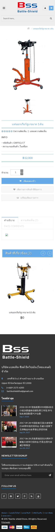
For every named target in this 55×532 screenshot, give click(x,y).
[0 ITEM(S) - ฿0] (51, 8)
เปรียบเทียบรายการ (29, 197)
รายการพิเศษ (48, 513)
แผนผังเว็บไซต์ (15, 513)
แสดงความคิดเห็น (38, 131)
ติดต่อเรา (5, 513)
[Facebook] (4, 496)
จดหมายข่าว (6, 516)
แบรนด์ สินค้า (26, 513)
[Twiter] (17, 496)
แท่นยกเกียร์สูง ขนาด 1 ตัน (43, 28)
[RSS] (31, 496)
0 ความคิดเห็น (20, 131)
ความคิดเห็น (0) (29, 220)
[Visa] (5, 527)
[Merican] (27, 527)
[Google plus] (24, 496)
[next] (49, 253)
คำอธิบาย (9, 220)
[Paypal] (19, 527)
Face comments (14, 226)
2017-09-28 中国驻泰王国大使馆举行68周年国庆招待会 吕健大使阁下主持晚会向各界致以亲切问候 (36, 426)
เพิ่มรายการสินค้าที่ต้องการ (29, 189)
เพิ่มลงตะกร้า (29, 181)
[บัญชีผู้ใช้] (45, 8)
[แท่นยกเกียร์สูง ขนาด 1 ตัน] (27, 106)
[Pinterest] (10, 496)
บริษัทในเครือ (37, 513)
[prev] (43, 253)
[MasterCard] (12, 527)
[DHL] (34, 527)
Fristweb (6, 522)
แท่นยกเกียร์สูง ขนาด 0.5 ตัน (22, 312)
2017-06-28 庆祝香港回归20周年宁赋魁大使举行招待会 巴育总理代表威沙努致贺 (36, 441)
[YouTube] (38, 496)
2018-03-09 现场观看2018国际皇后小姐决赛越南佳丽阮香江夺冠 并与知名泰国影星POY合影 (36, 410)
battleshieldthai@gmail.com (20, 391)
